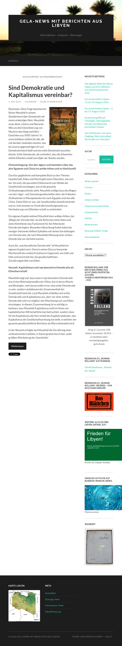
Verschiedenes (92, 237)
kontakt (13, 61)
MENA (88, 218)
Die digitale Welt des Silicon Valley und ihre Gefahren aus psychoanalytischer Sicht (99, 88)
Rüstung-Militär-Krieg (96, 230)
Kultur (88, 193)
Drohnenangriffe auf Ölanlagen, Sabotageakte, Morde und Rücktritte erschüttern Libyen (98, 122)
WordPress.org (53, 611)
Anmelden (50, 593)
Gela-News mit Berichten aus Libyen (61, 23)
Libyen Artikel (92, 199)
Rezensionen (91, 224)
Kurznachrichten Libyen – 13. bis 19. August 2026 (98, 101)
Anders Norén (94, 636)
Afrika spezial (91, 181)
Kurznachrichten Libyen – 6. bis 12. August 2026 (99, 110)
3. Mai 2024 (14, 102)
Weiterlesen (17, 346)
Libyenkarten (91, 212)
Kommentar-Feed (54, 605)
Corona (88, 187)
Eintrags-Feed (52, 599)
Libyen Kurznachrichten (97, 206)
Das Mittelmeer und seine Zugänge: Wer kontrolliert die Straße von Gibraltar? (98, 136)
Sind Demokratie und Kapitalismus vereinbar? (40, 91)
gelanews (31, 102)
